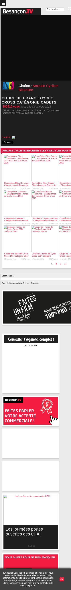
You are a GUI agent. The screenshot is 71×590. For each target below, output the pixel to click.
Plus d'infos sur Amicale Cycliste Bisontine (20, 283)
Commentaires (8, 276)
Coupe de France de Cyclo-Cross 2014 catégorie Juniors (44, 256)
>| (65, 264)
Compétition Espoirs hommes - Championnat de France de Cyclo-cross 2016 (45, 220)
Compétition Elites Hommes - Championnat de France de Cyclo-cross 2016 (17, 185)
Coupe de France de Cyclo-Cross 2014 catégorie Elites (16, 255)
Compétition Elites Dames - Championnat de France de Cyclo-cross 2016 (44, 185)
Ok (61, 579)
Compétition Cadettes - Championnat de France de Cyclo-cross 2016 (16, 220)
